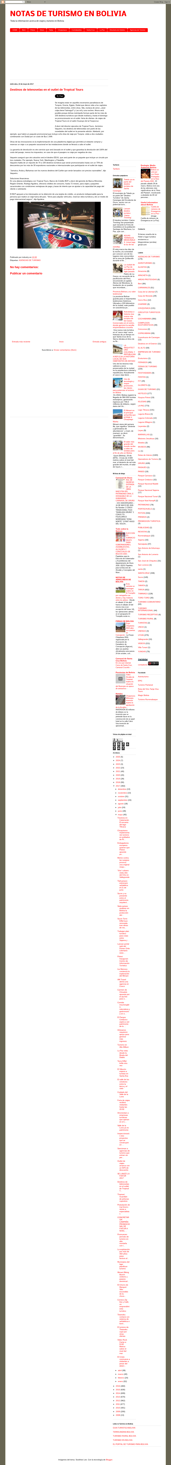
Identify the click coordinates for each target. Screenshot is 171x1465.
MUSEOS (142, 447)
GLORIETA (142, 385)
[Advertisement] (85, 54)
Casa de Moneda (145, 296)
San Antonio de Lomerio (148, 554)
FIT (139, 381)
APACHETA (143, 275)
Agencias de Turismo (137, 30)
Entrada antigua (99, 342)
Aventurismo (143, 677)
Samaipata (142, 544)
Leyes (140, 430)
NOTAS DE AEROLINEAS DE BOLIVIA (123, 579)
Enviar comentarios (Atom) (65, 350)
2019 (118, 779)
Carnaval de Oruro (124, 478)
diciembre (122, 789)
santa (140, 569)
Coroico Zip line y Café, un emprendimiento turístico (123, 1305)
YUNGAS (142, 651)
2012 (118, 1400)
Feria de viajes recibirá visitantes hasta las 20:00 (123, 1104)
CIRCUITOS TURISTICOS (149, 312)
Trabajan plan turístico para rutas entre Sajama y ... (123, 935)
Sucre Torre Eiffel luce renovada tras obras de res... (122, 923)
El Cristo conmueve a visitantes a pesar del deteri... (123, 1361)
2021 (118, 771)
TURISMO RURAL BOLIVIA (124, 1436)
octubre (121, 796)
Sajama (141, 540)
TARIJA (141, 590)
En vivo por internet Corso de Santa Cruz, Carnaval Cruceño (124, 665)
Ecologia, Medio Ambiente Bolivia (148, 166)
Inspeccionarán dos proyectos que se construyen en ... (123, 1139)
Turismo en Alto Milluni (123, 1046)
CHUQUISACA (144, 308)
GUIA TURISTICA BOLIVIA (124, 1428)
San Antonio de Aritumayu (149, 548)
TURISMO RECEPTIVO (148, 614)
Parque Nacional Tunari (148, 496)
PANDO (141, 471)
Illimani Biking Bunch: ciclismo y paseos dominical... (123, 1276)
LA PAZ (141, 406)
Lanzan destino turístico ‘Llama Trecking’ (127, 213)
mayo (120, 815)
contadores (142, 665)
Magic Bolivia (143, 695)
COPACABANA (144, 333)
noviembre (122, 793)
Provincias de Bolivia (125, 672)
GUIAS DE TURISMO (147, 389)
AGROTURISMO (145, 263)
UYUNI (141, 635)
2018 (118, 782)
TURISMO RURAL (145, 619)
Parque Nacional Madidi (148, 484)
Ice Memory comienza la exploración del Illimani (123, 972)
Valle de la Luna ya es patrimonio (123, 1127)
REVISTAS (142, 532)
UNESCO (142, 631)
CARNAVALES (144, 288)
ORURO (141, 463)
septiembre (123, 800)
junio (120, 811)
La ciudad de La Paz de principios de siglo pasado (129, 268)
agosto (121, 804)
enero (120, 1381)
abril (120, 1370)
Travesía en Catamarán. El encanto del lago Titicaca (123, 822)
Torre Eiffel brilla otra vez (122, 1063)
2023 (118, 764)
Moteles (141, 443)
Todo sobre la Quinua (122, 530)
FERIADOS (142, 362)
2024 (118, 760)
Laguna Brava (144, 414)
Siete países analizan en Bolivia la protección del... (123, 910)
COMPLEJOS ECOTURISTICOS (145, 324)
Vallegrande (143, 639)
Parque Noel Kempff (146, 500)
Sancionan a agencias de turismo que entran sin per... (123, 1152)
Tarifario (116, 169)
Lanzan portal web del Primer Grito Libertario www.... (123, 948)
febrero (121, 1378)
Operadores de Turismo (148, 459)
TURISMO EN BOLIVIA (122, 1440)
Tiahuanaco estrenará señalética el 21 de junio (122, 885)
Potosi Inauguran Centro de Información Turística (123, 960)
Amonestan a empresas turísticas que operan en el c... (123, 1117)
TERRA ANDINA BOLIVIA (123, 1432)
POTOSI (141, 513)
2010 (118, 1408)
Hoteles (119, 694)
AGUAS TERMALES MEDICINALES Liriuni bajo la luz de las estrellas (124, 241)
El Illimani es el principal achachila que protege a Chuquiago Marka (124, 416)
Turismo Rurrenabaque (148, 699)
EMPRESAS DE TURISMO (149, 352)
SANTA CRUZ (144, 573)
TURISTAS (142, 623)
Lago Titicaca (143, 410)
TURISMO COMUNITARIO (149, 602)
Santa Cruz (91, 30)
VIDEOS (141, 643)
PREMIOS (142, 517)
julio (120, 807)
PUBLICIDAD (143, 527)
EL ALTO (141, 348)
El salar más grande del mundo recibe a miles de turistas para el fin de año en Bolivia (124, 447)
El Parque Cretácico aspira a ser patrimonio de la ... (123, 1021)
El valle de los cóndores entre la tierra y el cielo (123, 1083)
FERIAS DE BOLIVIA (125, 621)
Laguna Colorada (145, 418)
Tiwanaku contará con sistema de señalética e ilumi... (123, 1319)
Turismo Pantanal (145, 685)
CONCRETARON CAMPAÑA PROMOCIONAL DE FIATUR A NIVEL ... (123, 1224)
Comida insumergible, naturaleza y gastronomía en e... (123, 1008)
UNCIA (141, 627)
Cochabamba (77, 30)
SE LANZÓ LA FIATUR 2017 (123, 1176)
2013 (118, 1397)
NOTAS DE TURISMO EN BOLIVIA (68, 14)
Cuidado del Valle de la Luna (122, 1094)
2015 (118, 1390)
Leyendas (142, 426)
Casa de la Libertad (146, 292)
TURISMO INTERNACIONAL (145, 609)
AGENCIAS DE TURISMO (30, 260)
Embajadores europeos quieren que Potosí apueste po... (123, 848)
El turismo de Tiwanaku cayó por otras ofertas (123, 1331)
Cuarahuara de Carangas (149, 337)
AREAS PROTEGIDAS (147, 279)
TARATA (141, 585)
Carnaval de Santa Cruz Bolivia (124, 660)
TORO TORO (143, 598)
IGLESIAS (142, 401)
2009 (118, 1411)
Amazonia (142, 271)
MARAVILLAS (143, 434)
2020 (118, 775)
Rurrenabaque (144, 536)
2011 (118, 1404)
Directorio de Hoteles (117, 30)
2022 (118, 768)
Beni (24, 30)
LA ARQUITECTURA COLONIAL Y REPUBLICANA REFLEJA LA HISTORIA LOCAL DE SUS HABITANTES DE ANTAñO (124, 353)
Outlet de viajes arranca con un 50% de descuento (123, 1165)
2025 (118, 757)
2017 (118, 786)
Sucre (140, 577)
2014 (118, 1393)
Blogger (109, 1460)
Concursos (142, 329)
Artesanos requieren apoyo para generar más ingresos (123, 1035)
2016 (118, 1386)
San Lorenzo (143, 565)
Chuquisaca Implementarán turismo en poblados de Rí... (123, 834)
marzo (121, 1374)
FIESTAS (142, 377)
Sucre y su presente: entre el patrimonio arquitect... (122, 897)
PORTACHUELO (145, 509)
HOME (14, 30)
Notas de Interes (145, 455)
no (139, 451)
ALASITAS (142, 267)
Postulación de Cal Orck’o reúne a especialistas (123, 1209)
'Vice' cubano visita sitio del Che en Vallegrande (123, 873)
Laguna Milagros (145, 422)
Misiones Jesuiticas (146, 438)
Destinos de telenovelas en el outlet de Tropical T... (123, 1186)
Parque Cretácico (145, 480)
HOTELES (142, 393)
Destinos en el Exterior (147, 344)
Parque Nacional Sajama (148, 490)
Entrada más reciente (21, 342)
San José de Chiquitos (147, 561)
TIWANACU (143, 594)
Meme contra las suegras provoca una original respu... (123, 862)
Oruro (42, 30)
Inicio (61, 342)
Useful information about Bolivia (149, 203)
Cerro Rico (142, 300)
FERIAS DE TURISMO (147, 366)
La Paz (102, 30)
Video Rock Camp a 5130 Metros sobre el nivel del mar (122, 1346)
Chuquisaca (62, 30)
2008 (118, 1415)
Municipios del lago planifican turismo (123, 1265)
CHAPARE (142, 304)
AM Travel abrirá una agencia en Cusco (123, 982)
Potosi (32, 30)
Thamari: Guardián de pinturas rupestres (123, 1197)
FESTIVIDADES (144, 373)
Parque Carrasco (145, 476)
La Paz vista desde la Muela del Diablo (122, 1054)
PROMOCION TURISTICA (149, 521)
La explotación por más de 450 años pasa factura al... (123, 1253)
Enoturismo (143, 358)
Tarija (51, 30)
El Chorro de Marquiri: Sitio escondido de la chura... (122, 1290)
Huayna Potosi (144, 397)
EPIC (140, 681)
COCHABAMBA (144, 319)
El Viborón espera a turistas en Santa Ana (122, 1072)
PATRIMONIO (144, 505)
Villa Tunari (142, 647)
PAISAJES (142, 467)
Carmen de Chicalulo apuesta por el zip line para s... (123, 994)
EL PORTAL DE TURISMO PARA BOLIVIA (130, 1444)
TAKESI (141, 581)
